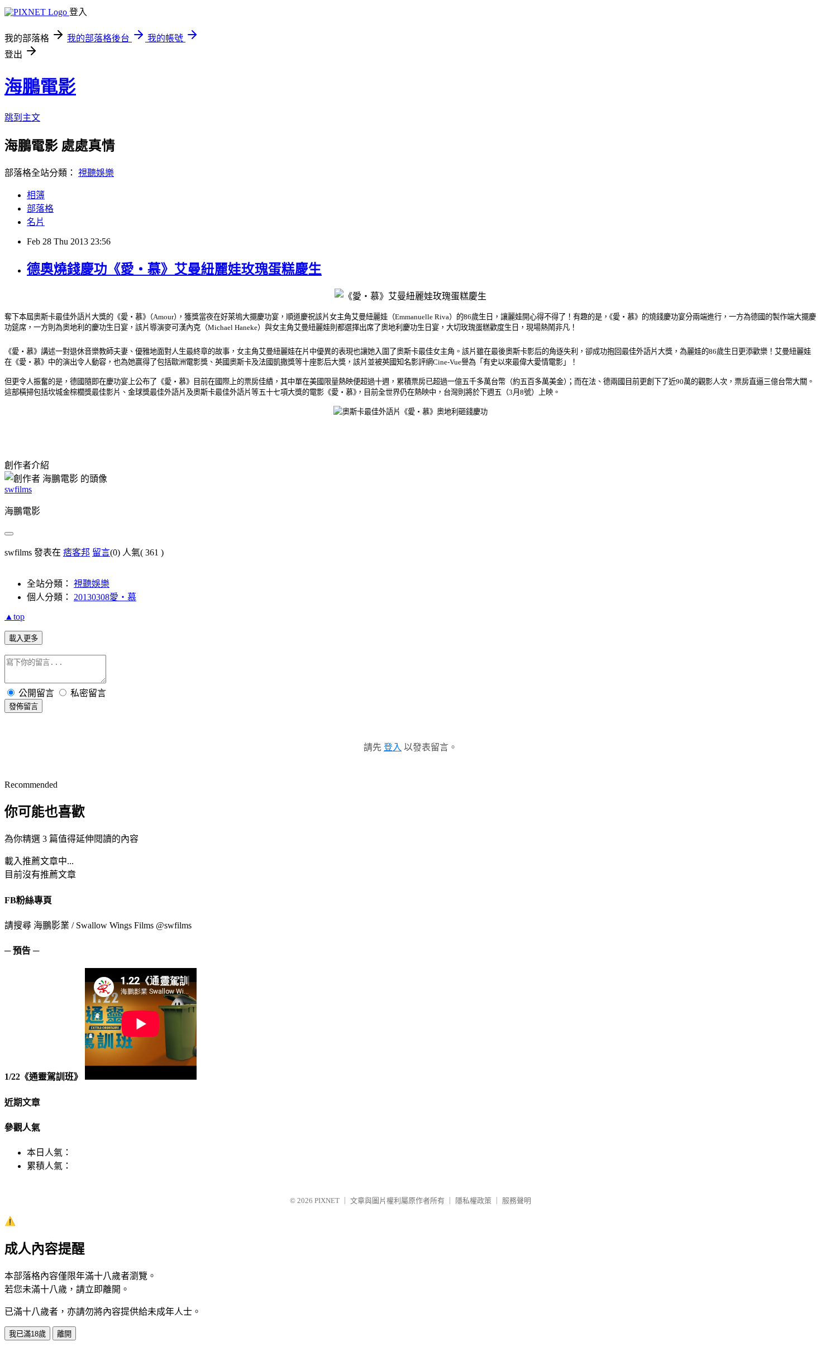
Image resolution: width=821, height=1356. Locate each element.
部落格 (40, 208)
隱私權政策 (473, 1200)
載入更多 (23, 638)
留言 (101, 552)
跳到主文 (22, 117)
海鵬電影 (40, 86)
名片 (36, 222)
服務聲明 (516, 1200)
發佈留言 (23, 706)
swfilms (18, 489)
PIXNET (327, 1200)
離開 (64, 1334)
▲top (14, 616)
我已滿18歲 (27, 1334)
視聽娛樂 (96, 173)
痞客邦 (76, 552)
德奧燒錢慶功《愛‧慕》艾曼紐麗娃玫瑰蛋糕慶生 (174, 269)
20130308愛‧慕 (105, 597)
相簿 (36, 195)
